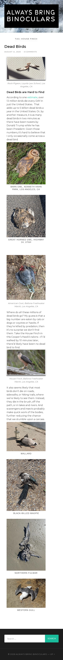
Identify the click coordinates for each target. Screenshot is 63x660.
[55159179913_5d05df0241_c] (26, 545)
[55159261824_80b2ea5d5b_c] (26, 485)
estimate (32, 97)
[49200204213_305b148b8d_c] (26, 163)
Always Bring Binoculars (31, 654)
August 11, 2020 (12, 52)
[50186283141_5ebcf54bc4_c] (26, 216)
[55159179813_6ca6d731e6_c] (26, 436)
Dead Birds (15, 46)
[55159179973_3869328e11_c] (26, 593)
